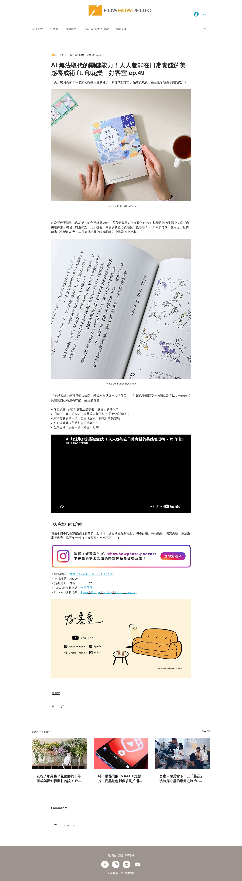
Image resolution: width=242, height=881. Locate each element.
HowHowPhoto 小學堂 (96, 29)
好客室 (54, 29)
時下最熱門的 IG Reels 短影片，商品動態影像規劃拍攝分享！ (120, 778)
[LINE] (126, 864)
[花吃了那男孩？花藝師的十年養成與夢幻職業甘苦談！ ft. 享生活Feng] (59, 753)
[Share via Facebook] (53, 706)
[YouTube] (137, 864)
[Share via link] (62, 706)
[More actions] (188, 55)
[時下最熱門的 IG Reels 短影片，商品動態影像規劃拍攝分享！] (121, 753)
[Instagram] (115, 864)
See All (206, 731)
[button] (205, 29)
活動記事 (121, 29)
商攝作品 (71, 29)
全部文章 (37, 29)
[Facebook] (105, 864)
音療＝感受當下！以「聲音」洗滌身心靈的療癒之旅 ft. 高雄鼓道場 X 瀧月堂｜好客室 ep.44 (181, 778)
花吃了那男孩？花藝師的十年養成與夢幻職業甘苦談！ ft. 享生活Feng (59, 778)
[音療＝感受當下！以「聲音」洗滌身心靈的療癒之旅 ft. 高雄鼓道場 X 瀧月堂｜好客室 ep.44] (182, 753)
